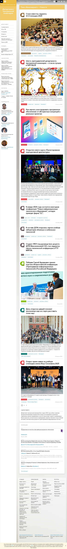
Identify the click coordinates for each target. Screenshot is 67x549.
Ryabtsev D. (23, 466)
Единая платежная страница (23, 527)
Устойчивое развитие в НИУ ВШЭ (24, 487)
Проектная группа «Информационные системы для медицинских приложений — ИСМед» (7, 82)
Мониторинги (46, 488)
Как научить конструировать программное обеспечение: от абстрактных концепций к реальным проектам (43, 111)
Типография (56, 489)
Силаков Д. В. (24, 434)
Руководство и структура (22, 484)
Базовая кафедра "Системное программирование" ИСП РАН (6, 50)
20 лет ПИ (3, 29)
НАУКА (44, 479)
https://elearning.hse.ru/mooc (56, 535)
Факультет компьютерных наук (8, 4)
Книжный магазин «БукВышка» (58, 486)
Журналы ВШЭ (57, 493)
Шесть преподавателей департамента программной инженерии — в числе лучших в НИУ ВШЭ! (43, 63)
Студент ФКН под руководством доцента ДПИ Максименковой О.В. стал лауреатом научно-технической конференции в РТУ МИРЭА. (43, 247)
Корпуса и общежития (24, 493)
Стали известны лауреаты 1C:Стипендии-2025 (36, 15)
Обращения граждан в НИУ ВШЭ (24, 498)
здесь (12, 545)
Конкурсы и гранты (47, 499)
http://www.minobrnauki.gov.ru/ (26, 535)
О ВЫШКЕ (21, 479)
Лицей (32, 481)
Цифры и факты (22, 481)
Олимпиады (33, 487)
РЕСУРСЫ (56, 479)
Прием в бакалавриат (35, 489)
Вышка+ (32, 491)
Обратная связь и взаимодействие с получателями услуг (35, 511)
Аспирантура (34, 495)
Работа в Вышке (22, 529)
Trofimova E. (23, 453)
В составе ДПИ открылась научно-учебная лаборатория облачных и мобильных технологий (43, 229)
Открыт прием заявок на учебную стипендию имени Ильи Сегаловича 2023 (42, 362)
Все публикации (24, 471)
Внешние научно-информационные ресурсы (46, 502)
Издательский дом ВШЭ (59, 483)
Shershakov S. (36, 466)
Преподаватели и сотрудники (23, 491)
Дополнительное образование (34, 498)
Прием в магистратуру (36, 493)
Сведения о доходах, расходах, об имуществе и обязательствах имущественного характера (24, 511)
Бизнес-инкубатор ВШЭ (36, 504)
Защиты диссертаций (47, 493)
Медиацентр (57, 491)
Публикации (24, 424)
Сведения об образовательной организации (23, 517)
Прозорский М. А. (40, 444)
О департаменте (5, 27)
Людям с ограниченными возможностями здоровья (22, 522)
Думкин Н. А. (24, 444)
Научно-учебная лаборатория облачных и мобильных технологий (6, 62)
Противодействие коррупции (23, 505)
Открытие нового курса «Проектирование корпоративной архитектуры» (43, 151)
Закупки (21, 496)
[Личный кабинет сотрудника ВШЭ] (62, 1)
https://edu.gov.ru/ (39, 535)
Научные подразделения (46, 482)
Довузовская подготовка (33, 484)
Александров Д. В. (31, 444)
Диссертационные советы (47, 491)
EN (56, 1)
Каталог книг (4, 36)
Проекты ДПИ (4, 42)
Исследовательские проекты (47, 485)
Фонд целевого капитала (22, 502)
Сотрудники (4, 31)
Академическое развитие (46, 496)
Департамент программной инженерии (8, 11)
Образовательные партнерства (35, 507)
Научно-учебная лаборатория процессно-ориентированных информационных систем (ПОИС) (6, 67)
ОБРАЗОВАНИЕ (34, 479)
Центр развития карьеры (34, 502)
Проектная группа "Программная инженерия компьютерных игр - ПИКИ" (7, 77)
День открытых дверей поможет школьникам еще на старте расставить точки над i (41, 311)
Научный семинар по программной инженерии (6, 39)
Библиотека (56, 481)
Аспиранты (3, 34)
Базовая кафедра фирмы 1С (7, 54)
